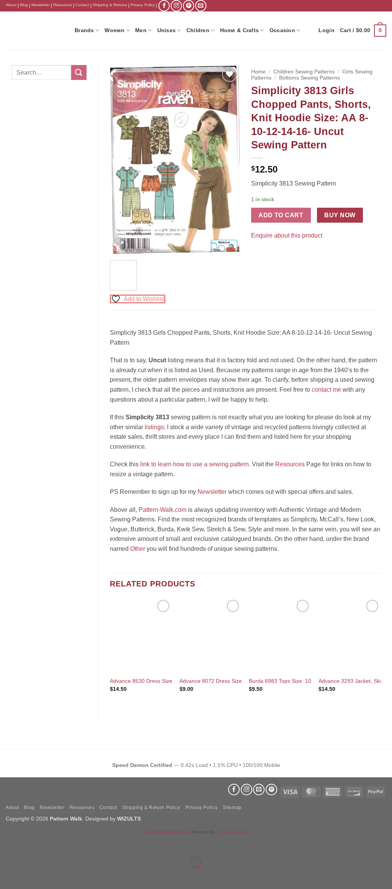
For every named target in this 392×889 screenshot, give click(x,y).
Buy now (339, 215)
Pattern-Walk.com (162, 509)
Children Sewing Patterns (304, 72)
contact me (326, 389)
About (11, 5)
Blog (24, 5)
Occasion (282, 30)
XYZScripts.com (233, 832)
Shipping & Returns (110, 5)
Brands (84, 30)
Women (114, 30)
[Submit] (79, 72)
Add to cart (280, 215)
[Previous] (122, 160)
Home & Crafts (239, 30)
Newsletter (40, 5)
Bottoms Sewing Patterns (309, 78)
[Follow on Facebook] (164, 5)
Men (141, 30)
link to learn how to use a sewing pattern (194, 464)
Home (258, 72)
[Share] (52, 843)
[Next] (227, 160)
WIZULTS (129, 819)
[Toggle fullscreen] (30, 843)
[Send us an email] (200, 5)
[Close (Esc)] (74, 843)
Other (137, 548)
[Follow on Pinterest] (188, 5)
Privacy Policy (143, 5)
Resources (62, 5)
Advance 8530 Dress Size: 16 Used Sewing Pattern (172, 681)
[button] (363, 30)
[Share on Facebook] (258, 254)
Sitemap (232, 807)
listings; (155, 427)
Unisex (166, 30)
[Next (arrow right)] (30, 875)
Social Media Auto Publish (167, 832)
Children (197, 30)
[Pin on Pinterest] (271, 254)
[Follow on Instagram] (176, 5)
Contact (82, 5)
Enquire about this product (286, 235)
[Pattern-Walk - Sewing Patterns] (34, 30)
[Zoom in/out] (7, 843)
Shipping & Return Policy (151, 807)
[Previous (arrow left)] (7, 875)
